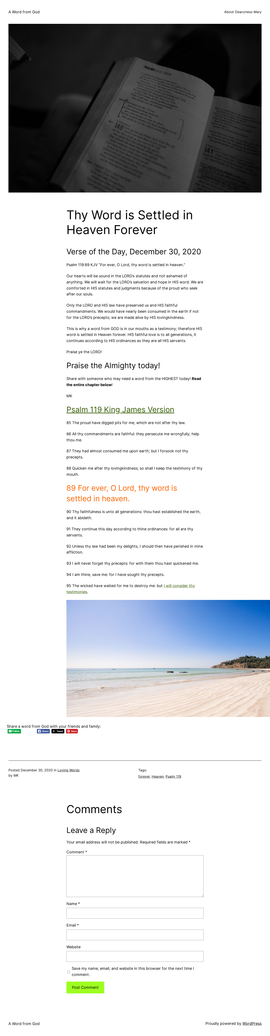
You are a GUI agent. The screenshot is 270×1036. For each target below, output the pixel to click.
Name (73, 903)
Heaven (158, 776)
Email (72, 925)
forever (144, 776)
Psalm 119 (173, 776)
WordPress (252, 1023)
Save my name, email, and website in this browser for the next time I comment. (133, 971)
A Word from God (24, 12)
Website (73, 947)
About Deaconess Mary (243, 12)
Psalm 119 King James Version (120, 409)
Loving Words (69, 770)
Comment (76, 852)
